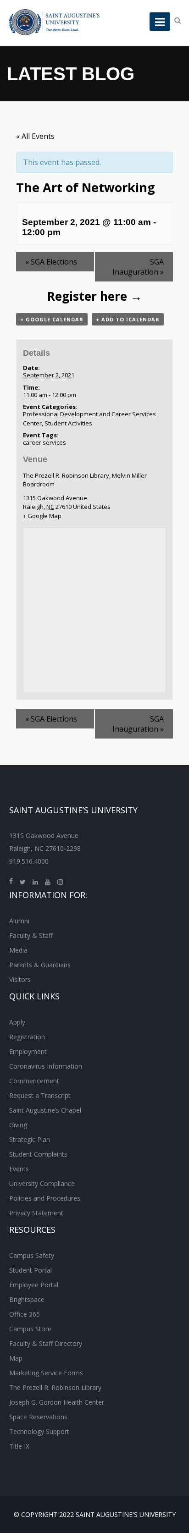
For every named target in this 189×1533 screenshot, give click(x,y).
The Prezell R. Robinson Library (55, 1387)
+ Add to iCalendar (128, 319)
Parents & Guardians (40, 964)
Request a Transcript (40, 1095)
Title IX (19, 1446)
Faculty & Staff (31, 935)
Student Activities (68, 423)
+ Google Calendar (51, 319)
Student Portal (30, 1270)
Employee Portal (33, 1284)
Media (18, 950)
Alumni (19, 920)
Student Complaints (38, 1154)
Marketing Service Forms (46, 1372)
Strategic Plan (29, 1139)
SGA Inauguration (138, 267)
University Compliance (42, 1183)
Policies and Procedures (44, 1198)
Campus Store (30, 1328)
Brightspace (26, 1299)
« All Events (35, 136)
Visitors (20, 979)
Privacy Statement (36, 1212)
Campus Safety (31, 1255)
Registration (27, 1036)
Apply (17, 1022)
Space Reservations (38, 1416)
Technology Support (39, 1431)
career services (44, 442)
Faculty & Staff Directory (45, 1343)
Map (15, 1358)
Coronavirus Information (45, 1066)
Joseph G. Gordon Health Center (56, 1402)
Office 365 (24, 1314)
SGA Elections (51, 262)
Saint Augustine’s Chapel (45, 1110)
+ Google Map (42, 516)
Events (19, 1168)
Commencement (34, 1080)
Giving (18, 1124)
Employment (28, 1051)
